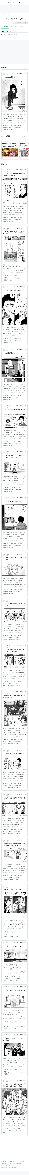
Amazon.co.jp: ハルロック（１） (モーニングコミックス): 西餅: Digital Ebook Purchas (9, 145)
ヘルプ (13, 1163)
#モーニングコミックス (15, 127)
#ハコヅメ (5, 637)
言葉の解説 (5, 26)
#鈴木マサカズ (12, 1028)
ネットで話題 (14, 26)
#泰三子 (5, 639)
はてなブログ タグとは (6, 1163)
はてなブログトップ (5, 1165)
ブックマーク (5, 141)
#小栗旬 (11, 129)
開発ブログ (18, 1163)
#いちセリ (21, 125)
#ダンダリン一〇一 (8, 1024)
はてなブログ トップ (7, 14)
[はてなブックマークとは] (11, 136)
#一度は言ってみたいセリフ (10, 125)
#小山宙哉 (5, 129)
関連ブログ (23, 26)
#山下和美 (5, 1074)
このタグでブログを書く (21, 22)
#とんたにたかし (20, 1026)
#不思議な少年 (7, 1072)
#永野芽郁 (18, 639)
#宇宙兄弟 (5, 127)
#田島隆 (5, 1028)
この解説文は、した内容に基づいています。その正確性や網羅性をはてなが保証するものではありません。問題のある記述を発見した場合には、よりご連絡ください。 (9, 35)
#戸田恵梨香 (11, 639)
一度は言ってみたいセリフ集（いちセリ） (15, 73)
